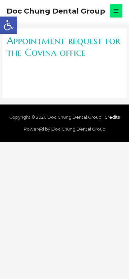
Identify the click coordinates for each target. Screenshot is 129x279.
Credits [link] (112, 117)
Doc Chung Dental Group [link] (56, 11)
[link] (8, 25)
